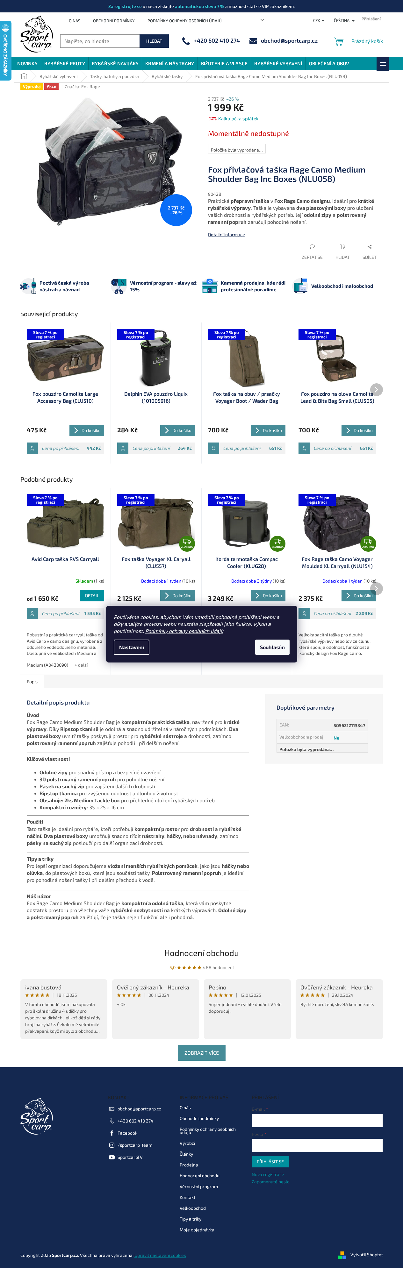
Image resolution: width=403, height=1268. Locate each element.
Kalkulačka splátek (238, 118)
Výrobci (187, 1143)
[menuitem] (27, 63)
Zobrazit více (201, 1053)
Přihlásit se (270, 1161)
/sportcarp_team (135, 1145)
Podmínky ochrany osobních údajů (184, 631)
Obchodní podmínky (114, 20)
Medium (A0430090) (47, 665)
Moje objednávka (197, 1229)
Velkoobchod (193, 1208)
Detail (92, 595)
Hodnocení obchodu (201, 953)
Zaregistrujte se (125, 6)
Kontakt (187, 1197)
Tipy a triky (190, 1219)
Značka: (82, 86)
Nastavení (131, 647)
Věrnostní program (199, 1186)
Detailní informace (226, 234)
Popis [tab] (32, 681)
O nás (74, 20)
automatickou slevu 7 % (199, 6)
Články (186, 1154)
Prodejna (189, 1164)
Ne (336, 737)
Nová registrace (268, 1174)
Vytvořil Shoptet (366, 1254)
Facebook (127, 1133)
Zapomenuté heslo (271, 1181)
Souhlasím (272, 647)
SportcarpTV (130, 1157)
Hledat (154, 41)
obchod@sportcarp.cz (139, 1108)
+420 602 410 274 (136, 1120)
